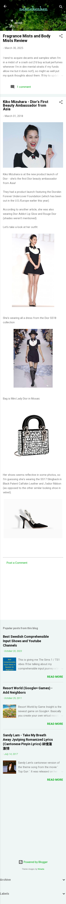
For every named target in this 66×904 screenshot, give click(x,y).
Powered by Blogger (35, 862)
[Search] (61, 7)
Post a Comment (17, 562)
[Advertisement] (33, 591)
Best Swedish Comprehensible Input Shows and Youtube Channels (26, 641)
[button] (61, 36)
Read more (55, 676)
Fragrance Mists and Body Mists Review (26, 38)
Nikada (41, 869)
